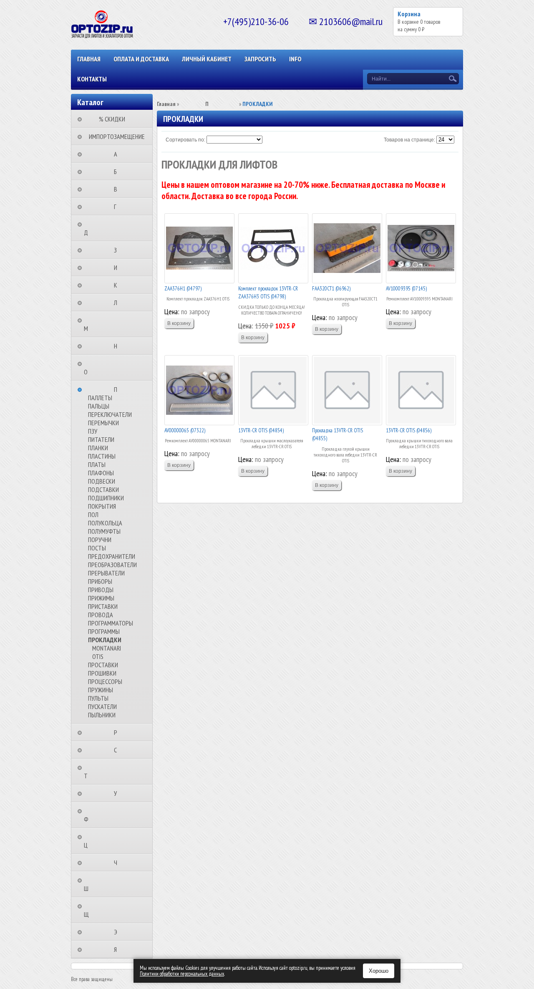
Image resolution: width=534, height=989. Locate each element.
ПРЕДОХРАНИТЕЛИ (111, 556)
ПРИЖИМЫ (101, 598)
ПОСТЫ (97, 548)
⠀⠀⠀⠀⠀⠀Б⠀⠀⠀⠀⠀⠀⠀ (118, 171)
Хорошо (378, 971)
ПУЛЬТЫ (98, 698)
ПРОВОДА (100, 615)
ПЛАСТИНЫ (102, 456)
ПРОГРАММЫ (104, 631)
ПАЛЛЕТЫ (100, 398)
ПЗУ (92, 431)
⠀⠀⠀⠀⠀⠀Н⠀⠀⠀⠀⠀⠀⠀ (118, 346)
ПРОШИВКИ (102, 673)
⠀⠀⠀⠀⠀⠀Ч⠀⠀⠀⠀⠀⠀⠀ (118, 862)
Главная (89, 59)
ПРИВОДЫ (100, 589)
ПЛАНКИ (98, 448)
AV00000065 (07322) (184, 430)
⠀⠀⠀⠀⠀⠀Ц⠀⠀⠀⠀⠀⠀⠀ (103, 841)
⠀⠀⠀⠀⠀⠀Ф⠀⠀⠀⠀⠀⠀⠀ (103, 815)
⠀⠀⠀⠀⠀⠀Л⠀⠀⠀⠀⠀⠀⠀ (118, 302)
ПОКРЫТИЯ (102, 506)
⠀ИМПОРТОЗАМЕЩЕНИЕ (114, 136)
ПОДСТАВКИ (103, 489)
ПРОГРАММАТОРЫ (110, 623)
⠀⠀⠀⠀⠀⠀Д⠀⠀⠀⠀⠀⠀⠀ (103, 228)
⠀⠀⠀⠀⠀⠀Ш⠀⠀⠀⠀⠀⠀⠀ (103, 884)
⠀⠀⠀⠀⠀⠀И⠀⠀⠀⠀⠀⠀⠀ (118, 267)
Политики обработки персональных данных (182, 973)
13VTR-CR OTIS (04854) (261, 430)
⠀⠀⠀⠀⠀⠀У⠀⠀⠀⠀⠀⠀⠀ (118, 793)
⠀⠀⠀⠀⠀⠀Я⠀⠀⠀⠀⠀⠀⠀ (118, 949)
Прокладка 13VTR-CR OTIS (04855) (337, 434)
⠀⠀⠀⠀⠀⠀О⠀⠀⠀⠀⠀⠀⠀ (103, 367)
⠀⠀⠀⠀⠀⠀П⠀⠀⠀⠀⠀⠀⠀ (118, 389)
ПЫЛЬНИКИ (102, 715)
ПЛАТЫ (97, 464)
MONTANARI (106, 648)
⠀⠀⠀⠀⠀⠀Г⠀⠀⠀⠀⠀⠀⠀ (117, 206)
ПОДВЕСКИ (101, 481)
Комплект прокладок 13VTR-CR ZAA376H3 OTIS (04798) (268, 292)
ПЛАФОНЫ (101, 473)
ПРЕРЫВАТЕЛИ (106, 573)
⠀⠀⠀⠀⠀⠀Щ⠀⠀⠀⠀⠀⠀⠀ (104, 910)
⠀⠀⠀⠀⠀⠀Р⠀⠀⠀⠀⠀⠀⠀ (118, 732)
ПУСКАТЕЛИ (102, 706)
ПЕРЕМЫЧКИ (103, 423)
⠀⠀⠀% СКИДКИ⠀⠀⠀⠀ (114, 119)
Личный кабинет (207, 59)
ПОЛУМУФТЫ (104, 531)
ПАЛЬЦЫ (98, 406)
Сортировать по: (185, 140)
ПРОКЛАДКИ (104, 640)
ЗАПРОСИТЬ (260, 59)
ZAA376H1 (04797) (183, 288)
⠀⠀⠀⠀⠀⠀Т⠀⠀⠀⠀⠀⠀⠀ (103, 771)
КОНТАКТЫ (92, 79)
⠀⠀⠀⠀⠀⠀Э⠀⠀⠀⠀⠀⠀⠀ (118, 932)
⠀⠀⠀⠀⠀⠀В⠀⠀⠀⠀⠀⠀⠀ (118, 189)
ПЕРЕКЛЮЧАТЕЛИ (110, 414)
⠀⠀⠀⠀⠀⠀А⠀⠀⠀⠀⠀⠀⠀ (118, 154)
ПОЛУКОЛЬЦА (105, 523)
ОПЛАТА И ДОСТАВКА (141, 59)
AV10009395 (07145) (406, 288)
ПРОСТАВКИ (103, 665)
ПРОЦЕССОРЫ (105, 681)
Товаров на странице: (409, 140)
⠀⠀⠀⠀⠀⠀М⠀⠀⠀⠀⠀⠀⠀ (103, 324)
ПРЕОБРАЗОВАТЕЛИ (112, 564)
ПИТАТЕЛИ (101, 439)
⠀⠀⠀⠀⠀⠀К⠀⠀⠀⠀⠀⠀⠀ (118, 285)
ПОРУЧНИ (99, 539)
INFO (295, 59)
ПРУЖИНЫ (100, 690)
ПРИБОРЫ (100, 581)
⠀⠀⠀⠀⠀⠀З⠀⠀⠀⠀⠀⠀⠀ (118, 250)
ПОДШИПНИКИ (106, 498)
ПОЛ (93, 514)
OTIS (97, 656)
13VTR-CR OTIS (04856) (408, 430)
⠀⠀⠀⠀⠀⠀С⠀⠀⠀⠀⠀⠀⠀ (118, 750)
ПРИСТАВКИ (103, 606)
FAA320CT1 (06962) (331, 288)
